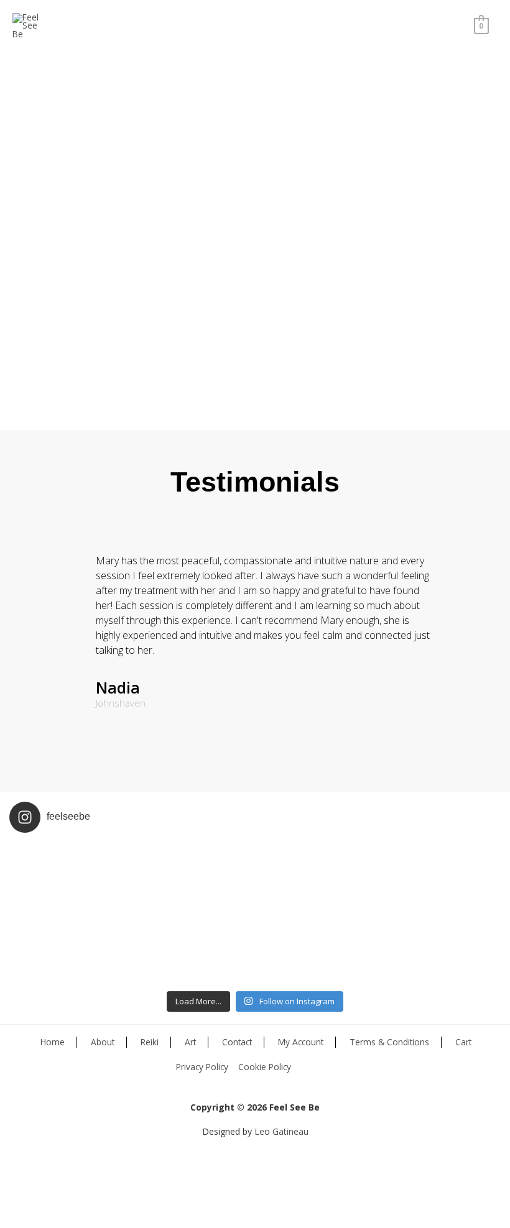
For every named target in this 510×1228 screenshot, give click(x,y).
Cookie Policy (264, 1067)
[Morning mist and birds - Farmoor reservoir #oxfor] (316, 949)
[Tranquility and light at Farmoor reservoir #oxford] (439, 949)
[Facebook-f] (247, 1172)
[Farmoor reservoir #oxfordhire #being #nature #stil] (439, 877)
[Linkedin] (268, 1172)
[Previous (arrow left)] (15, 1218)
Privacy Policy (202, 1067)
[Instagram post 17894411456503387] (70, 949)
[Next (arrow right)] (49, 1218)
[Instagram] (226, 1172)
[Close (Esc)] (15, 1197)
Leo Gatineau (281, 1131)
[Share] (49, 1197)
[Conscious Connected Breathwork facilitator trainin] (194, 949)
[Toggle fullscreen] (82, 1197)
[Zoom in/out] (116, 1197)
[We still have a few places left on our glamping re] (70, 877)
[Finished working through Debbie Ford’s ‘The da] (316, 877)
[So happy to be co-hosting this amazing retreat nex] (194, 877)
